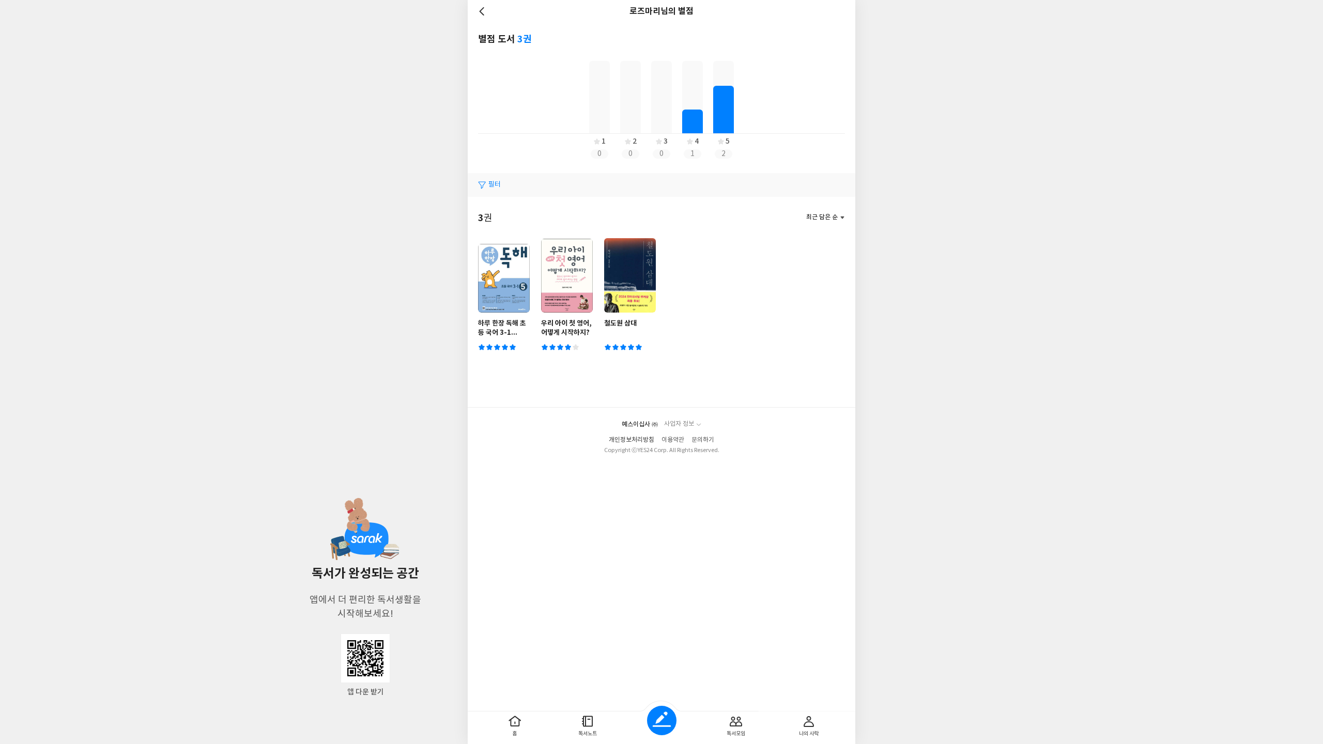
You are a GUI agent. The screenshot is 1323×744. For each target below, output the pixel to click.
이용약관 (673, 440)
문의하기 (702, 440)
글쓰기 (661, 720)
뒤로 (483, 11)
